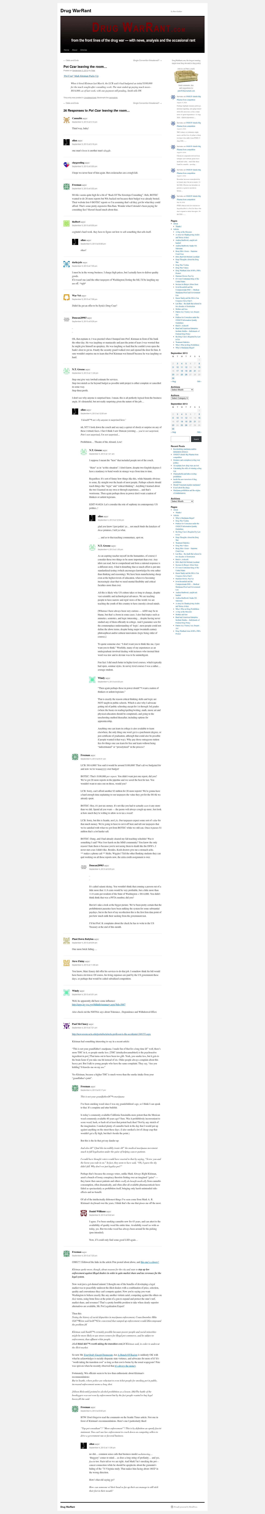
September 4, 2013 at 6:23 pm (101, 869)
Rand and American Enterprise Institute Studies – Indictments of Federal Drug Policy (188, 331)
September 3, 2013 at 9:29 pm (84, 321)
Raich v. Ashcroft (182, 325)
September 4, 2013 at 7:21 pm (84, 1027)
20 (190, 370)
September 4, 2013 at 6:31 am (93, 758)
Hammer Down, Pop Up (185, 276)
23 (173, 374)
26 (186, 374)
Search (196, 439)
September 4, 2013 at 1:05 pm (110, 549)
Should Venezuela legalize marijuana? (186, 484)
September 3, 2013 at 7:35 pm (84, 266)
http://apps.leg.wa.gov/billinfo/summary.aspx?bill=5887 (98, 1004)
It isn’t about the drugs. (181, 487)
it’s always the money (125, 1365)
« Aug (173, 381)
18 (182, 370)
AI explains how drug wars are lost (186, 465)
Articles (83, 49)
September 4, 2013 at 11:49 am (85, 964)
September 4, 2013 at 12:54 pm (111, 520)
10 (177, 367)
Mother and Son (181, 309)
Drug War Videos (182, 267)
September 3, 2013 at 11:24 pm (85, 373)
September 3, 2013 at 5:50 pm (84, 166)
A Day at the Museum (184, 232)
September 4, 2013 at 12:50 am (94, 413)
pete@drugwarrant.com (186, 90)
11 (182, 367)
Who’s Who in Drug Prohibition (187, 345)
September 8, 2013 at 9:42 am (101, 1215)
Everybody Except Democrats (98, 1354)
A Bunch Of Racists (127, 1354)
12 (186, 367)
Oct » (199, 381)
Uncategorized (90, 97)
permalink (113, 97)
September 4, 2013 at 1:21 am (101, 453)
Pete (93, 70)
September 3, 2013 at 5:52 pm (84, 188)
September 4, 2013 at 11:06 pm (102, 1447)
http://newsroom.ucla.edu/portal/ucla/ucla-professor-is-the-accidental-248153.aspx (111, 1034)
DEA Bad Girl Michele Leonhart (187, 256)
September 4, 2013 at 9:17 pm (93, 1090)
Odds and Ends (71, 60)
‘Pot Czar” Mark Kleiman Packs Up (80, 75)
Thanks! (179, 226)
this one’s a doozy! (150, 1262)
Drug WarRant (75, 10)
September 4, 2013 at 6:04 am (84, 942)
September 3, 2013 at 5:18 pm (84, 144)
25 (182, 374)
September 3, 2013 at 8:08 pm (93, 243)
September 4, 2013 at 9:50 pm (93, 1410)
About (74, 49)
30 (173, 378)
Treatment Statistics (183, 342)
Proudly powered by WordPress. (186, 1507)
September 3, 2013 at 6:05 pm (84, 225)
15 (199, 367)
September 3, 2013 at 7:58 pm (84, 299)
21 (195, 370)
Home (66, 49)
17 (177, 370)
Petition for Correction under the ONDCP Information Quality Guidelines (187, 320)
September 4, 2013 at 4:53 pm (110, 681)
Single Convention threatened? (147, 60)
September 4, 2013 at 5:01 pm (84, 994)
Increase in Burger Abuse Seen (187, 284)
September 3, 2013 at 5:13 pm (84, 121)
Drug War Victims (182, 265)
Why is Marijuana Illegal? (185, 347)
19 (186, 370)
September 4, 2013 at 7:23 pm (84, 1255)
